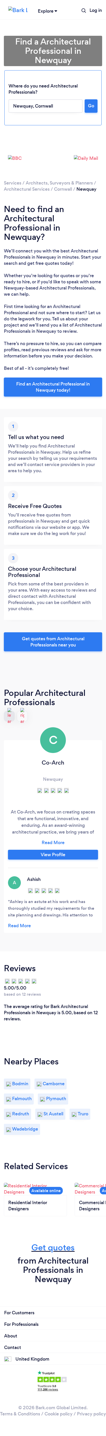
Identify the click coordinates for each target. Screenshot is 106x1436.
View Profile (53, 855)
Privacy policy (91, 1414)
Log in (96, 10)
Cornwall (63, 189)
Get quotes (53, 1247)
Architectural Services (27, 189)
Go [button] (91, 106)
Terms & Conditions (20, 1414)
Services (12, 183)
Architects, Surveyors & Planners (59, 183)
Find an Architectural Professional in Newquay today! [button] (53, 387)
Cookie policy (59, 1414)
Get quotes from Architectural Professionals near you (53, 642)
